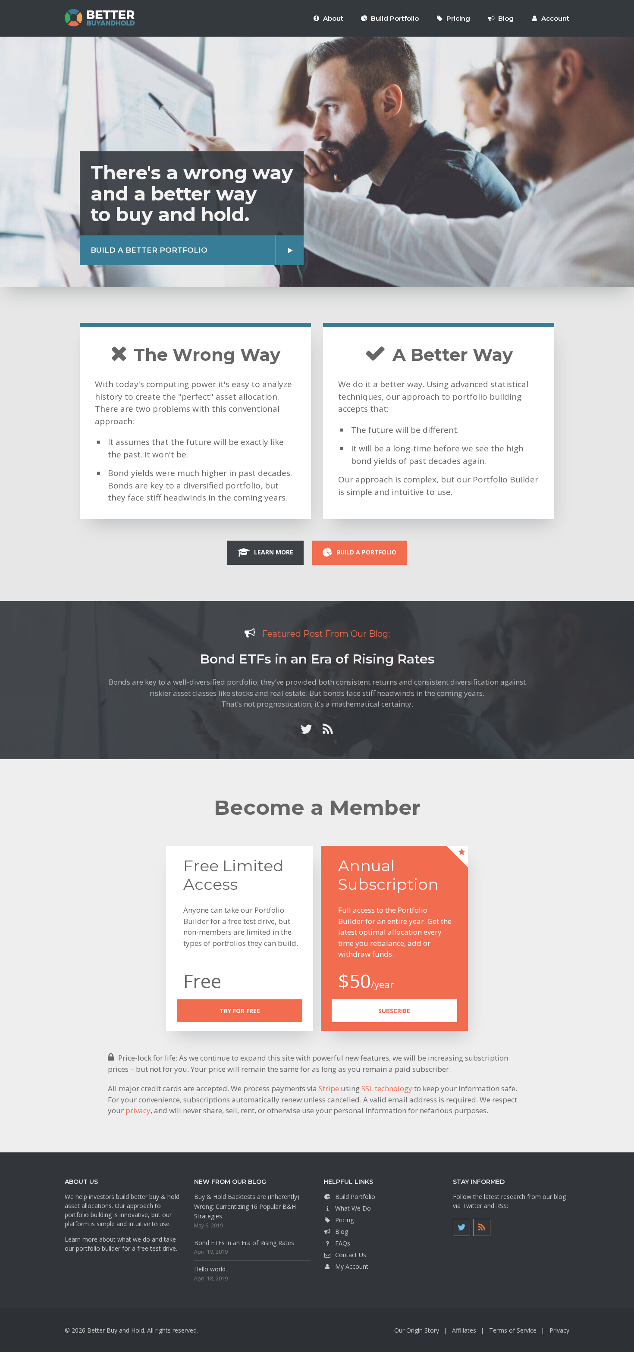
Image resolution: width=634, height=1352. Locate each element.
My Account (351, 1266)
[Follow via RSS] (327, 729)
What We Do (353, 1208)
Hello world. (210, 1269)
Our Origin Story (416, 1330)
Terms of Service (513, 1330)
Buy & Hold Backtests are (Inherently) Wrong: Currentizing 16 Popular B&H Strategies (246, 1206)
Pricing (344, 1220)
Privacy (559, 1330)
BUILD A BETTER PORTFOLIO (149, 250)
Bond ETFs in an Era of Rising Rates (317, 659)
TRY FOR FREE (240, 1011)
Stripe (329, 1088)
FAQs (342, 1243)
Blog (341, 1231)
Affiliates (464, 1330)
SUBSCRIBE (394, 1011)
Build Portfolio (355, 1196)
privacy (138, 1110)
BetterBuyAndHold (100, 18)
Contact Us (350, 1255)
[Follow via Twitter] (306, 729)
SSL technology (386, 1088)
